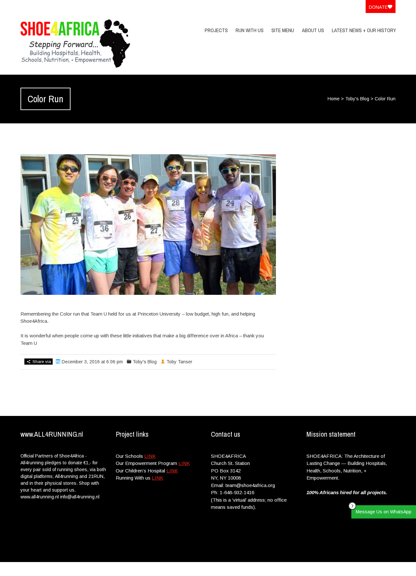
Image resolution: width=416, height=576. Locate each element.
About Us (313, 30)
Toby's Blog (357, 98)
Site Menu (282, 30)
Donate (378, 7)
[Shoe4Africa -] (76, 43)
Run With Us (250, 30)
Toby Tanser (179, 361)
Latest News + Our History (364, 30)
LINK (150, 456)
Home (334, 98)
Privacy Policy (354, 568)
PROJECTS (216, 30)
